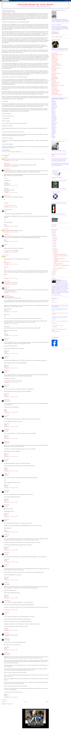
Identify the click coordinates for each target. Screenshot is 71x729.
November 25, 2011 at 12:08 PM (11, 549)
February (55, 238)
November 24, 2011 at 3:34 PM (10, 231)
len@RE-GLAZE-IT (7, 209)
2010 (54, 234)
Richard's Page (54, 81)
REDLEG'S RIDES (55, 78)
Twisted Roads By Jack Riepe (35, 4)
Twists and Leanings (55, 93)
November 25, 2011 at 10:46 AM (11, 323)
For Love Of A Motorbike (55, 63)
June (54, 245)
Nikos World (53, 74)
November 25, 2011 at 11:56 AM (11, 456)
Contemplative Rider (55, 58)
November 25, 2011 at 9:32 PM (10, 630)
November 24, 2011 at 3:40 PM (10, 241)
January (55, 237)
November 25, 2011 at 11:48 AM (11, 412)
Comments (54, 301)
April (54, 241)
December (55, 269)
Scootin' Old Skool (54, 89)
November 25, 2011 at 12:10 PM (11, 561)
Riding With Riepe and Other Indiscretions (58, 85)
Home (25, 701)
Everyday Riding (54, 61)
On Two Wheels (54, 75)
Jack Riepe (5, 338)
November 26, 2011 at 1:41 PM (10, 649)
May (54, 243)
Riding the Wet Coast (7, 262)
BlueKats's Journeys (55, 55)
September (55, 249)
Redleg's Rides (6, 203)
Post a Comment (4, 699)
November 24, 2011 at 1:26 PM (10, 206)
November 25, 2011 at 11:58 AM (11, 470)
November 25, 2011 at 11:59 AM (11, 487)
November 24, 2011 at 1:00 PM (10, 166)
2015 (54, 275)
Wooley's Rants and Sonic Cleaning (57, 94)
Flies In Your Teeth (54, 62)
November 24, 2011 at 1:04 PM (10, 192)
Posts (54, 300)
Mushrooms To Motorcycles (56, 73)
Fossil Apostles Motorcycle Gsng (57, 65)
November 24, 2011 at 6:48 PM (10, 284)
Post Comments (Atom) (9, 703)
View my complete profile (56, 295)
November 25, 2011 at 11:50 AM (11, 426)
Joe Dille (5, 266)
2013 (54, 273)
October (55, 251)
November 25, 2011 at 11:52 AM (11, 438)
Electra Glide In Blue (55, 59)
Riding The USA (54, 83)
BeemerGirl (6, 612)
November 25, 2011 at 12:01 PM (11, 502)
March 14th (53, 156)
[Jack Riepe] (54, 345)
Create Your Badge (54, 347)
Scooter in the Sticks (55, 87)
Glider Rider (53, 66)
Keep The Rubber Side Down (56, 67)
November (55, 252)
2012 (54, 271)
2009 (54, 232)
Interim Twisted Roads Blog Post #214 (59, 268)
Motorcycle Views (54, 70)
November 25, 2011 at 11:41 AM (11, 367)
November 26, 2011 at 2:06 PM (10, 697)
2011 (54, 235)
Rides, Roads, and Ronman (56, 82)
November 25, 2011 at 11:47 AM (11, 396)
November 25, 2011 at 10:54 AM (11, 335)
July (54, 246)
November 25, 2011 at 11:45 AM (11, 382)
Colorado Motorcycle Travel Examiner (10, 205)
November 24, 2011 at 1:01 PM (10, 185)
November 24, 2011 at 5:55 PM (10, 278)
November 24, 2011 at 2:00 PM (10, 226)
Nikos (5, 244)
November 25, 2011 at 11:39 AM (11, 353)
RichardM (5, 234)
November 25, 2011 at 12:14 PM (11, 579)
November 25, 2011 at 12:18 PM (11, 597)
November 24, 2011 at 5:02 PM (10, 252)
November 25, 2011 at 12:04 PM (11, 531)
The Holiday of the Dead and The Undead (60, 254)
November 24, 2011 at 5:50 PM (10, 264)
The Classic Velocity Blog (56, 90)
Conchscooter (6, 281)
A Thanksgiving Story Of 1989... (59, 263)
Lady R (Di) (6, 295)
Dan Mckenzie (6, 600)
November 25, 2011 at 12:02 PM (11, 516)
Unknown (5, 254)
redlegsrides (6, 195)
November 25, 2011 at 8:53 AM (10, 292)
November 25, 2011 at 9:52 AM (10, 311)
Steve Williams (6, 168)
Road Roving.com (54, 86)
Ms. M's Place (54, 71)
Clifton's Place (54, 57)
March (55, 240)
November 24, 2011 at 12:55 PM (11, 160)
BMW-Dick (6, 286)
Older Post (47, 701)
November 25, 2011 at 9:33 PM (10, 635)
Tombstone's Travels (55, 91)
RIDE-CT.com (54, 79)
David (5, 157)
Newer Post (3, 701)
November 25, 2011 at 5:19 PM (10, 609)
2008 (54, 231)
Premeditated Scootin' (55, 77)
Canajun (5, 228)
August (55, 248)
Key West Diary (54, 69)
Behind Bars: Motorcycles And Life (57, 54)
